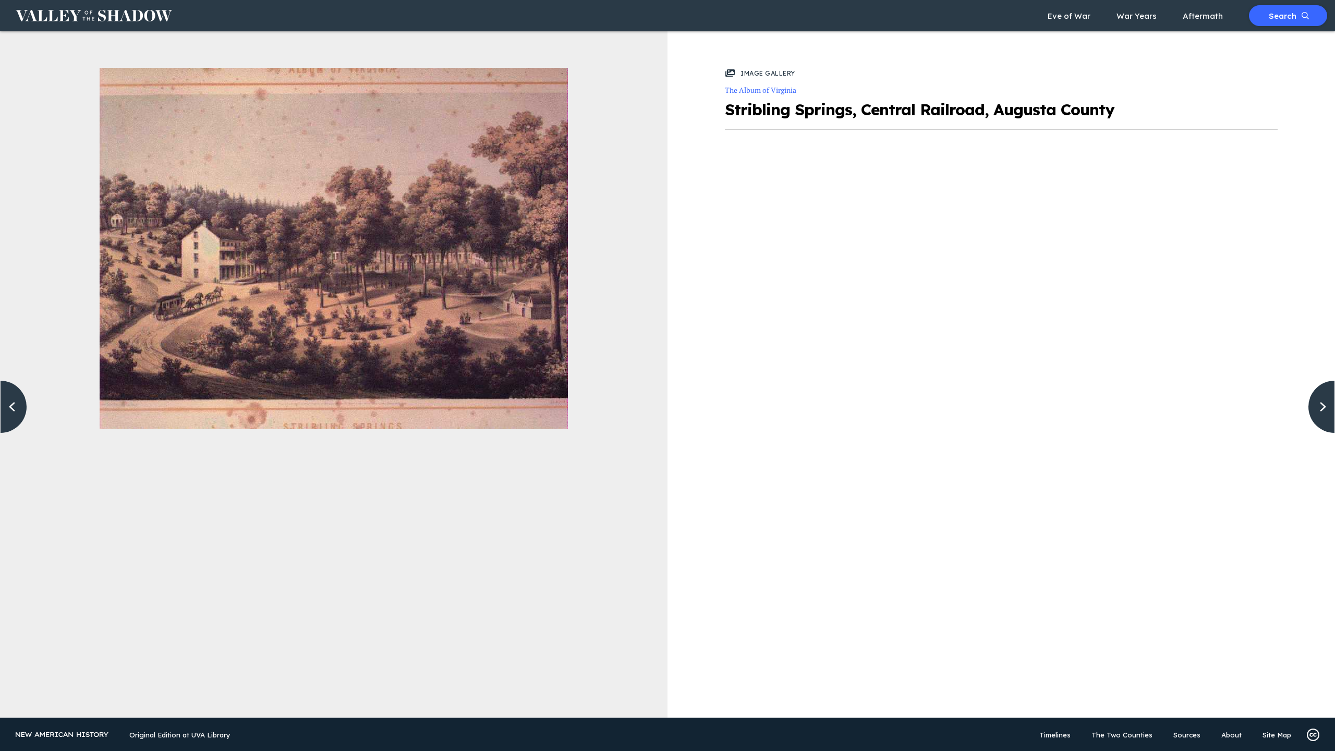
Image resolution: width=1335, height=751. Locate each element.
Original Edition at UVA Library (179, 734)
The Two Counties (1121, 734)
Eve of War (1069, 16)
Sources (1186, 734)
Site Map (1277, 734)
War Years (1136, 16)
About (1231, 734)
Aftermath (1203, 16)
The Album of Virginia (760, 90)
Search (1282, 16)
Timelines (1055, 734)
